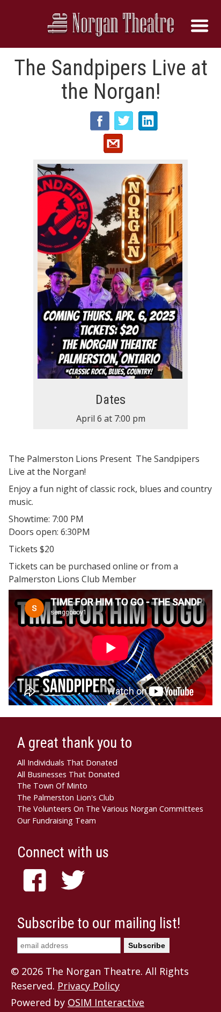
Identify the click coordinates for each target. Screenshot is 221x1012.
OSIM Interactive (106, 1002)
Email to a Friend (113, 143)
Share (99, 121)
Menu (199, 26)
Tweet (124, 121)
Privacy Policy (88, 985)
